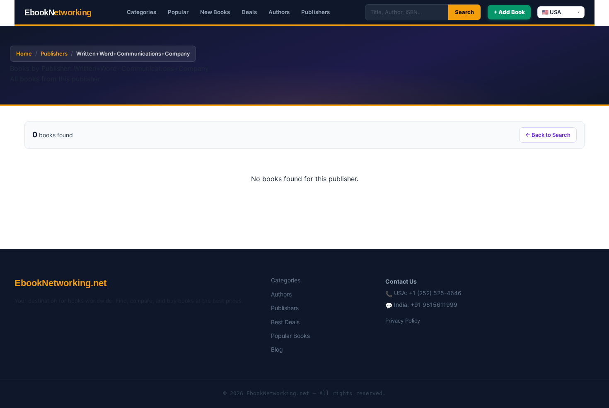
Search (464, 12)
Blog (277, 349)
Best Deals (285, 321)
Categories (141, 12)
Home (24, 53)
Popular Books (290, 335)
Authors (279, 12)
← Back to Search (547, 134)
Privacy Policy (402, 320)
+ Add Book (509, 12)
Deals (249, 12)
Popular (178, 12)
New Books (215, 12)
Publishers (315, 12)
